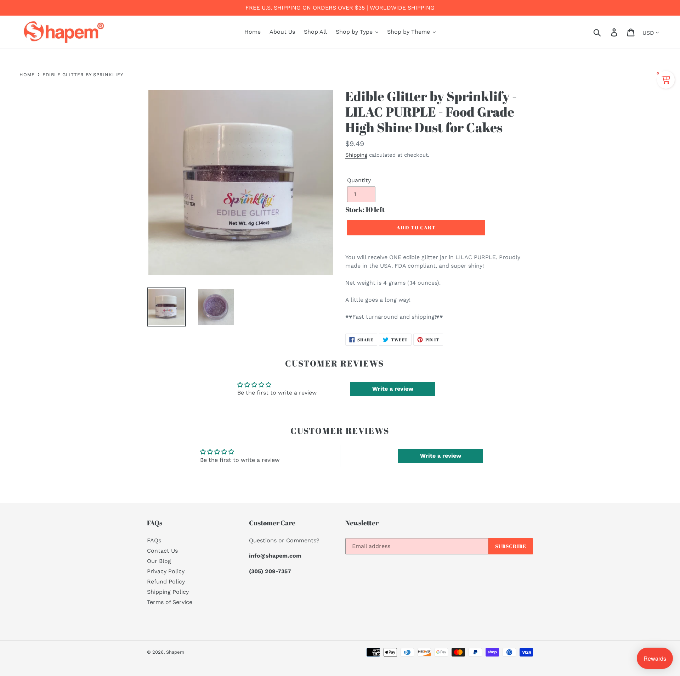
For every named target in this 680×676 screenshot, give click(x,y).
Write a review (392, 388)
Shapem (175, 652)
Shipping (356, 155)
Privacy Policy (166, 571)
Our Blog (159, 561)
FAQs (154, 540)
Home (27, 74)
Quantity (359, 180)
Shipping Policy (168, 591)
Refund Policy (166, 581)
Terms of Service (169, 602)
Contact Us (162, 550)
